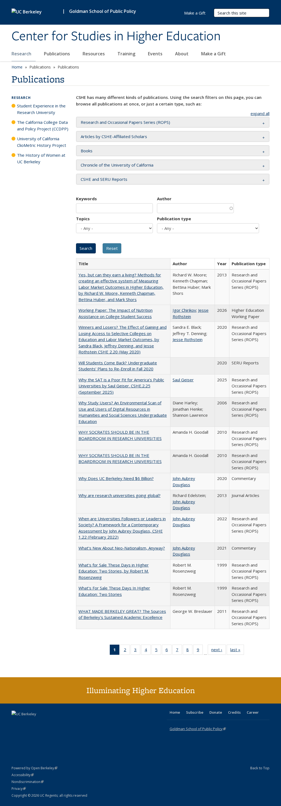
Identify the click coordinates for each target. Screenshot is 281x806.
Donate (215, 712)
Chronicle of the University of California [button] (117, 165)
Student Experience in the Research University (41, 109)
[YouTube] (38, 723)
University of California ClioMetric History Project (41, 142)
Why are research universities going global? (119, 495)
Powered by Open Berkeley (34, 768)
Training (126, 54)
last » (237, 651)
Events (156, 54)
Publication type (174, 218)
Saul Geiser (183, 379)
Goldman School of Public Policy (102, 11)
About (182, 54)
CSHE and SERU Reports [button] (104, 179)
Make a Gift (213, 54)
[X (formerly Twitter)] (16, 723)
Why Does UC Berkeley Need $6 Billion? (116, 478)
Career (253, 712)
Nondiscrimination (28, 781)
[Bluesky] (59, 723)
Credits (234, 712)
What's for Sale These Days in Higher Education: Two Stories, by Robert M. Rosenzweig (113, 571)
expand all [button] (260, 113)
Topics (83, 218)
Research (22, 54)
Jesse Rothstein (188, 339)
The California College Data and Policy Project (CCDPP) (42, 125)
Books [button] (86, 150)
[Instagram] (48, 723)
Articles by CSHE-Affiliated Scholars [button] (114, 136)
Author (164, 198)
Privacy (19, 788)
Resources (94, 54)
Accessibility (23, 775)
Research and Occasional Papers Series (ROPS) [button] (125, 122)
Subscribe (194, 712)
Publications (57, 54)
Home (17, 67)
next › (218, 651)
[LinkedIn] (27, 723)
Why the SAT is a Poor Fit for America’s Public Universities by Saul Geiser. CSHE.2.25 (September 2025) (121, 386)
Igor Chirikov (184, 310)
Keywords (86, 198)
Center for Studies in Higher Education (116, 36)
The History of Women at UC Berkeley (41, 158)
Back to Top (259, 767)
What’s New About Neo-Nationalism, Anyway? (121, 548)
